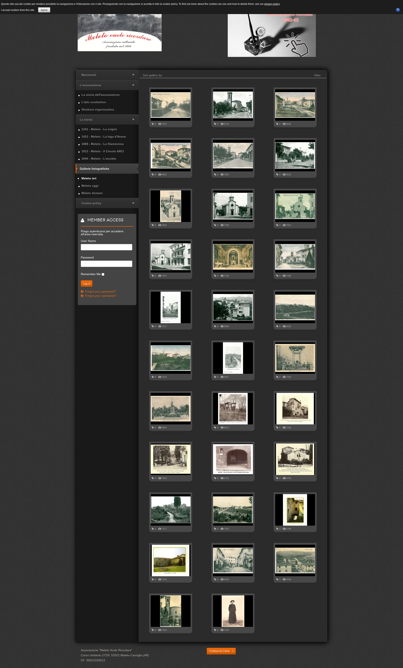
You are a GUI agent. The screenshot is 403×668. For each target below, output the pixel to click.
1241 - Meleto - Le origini (99, 129)
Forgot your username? (100, 295)
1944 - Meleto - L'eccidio (98, 158)
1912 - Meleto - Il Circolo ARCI (102, 151)
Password (87, 257)
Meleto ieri (88, 178)
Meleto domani (92, 193)
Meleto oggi (89, 185)
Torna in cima (219, 651)
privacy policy (272, 4)
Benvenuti (88, 74)
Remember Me (91, 274)
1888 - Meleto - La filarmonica (102, 144)
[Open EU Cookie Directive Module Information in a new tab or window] (398, 9)
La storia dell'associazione (100, 94)
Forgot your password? (100, 291)
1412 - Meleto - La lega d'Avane (103, 136)
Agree (44, 10)
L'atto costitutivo (93, 102)
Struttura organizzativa (97, 109)
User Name (88, 241)
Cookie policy (91, 203)
